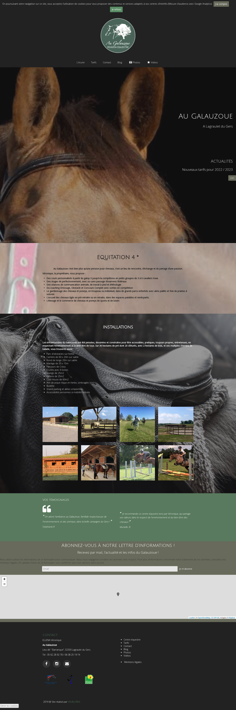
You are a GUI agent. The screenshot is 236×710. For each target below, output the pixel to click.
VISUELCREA (74, 701)
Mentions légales (133, 662)
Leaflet (192, 617)
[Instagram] (57, 663)
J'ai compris (221, 3)
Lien (232, 177)
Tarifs (93, 62)
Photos (136, 62)
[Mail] (67, 663)
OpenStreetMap (204, 617)
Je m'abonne (185, 568)
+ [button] (4, 579)
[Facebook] (46, 663)
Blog (120, 62)
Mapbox (232, 617)
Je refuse (116, 9)
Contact (107, 62)
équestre (136, 639)
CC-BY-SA (215, 617)
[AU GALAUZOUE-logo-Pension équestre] (118, 35)
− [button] (4, 584)
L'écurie (81, 62)
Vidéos (154, 62)
